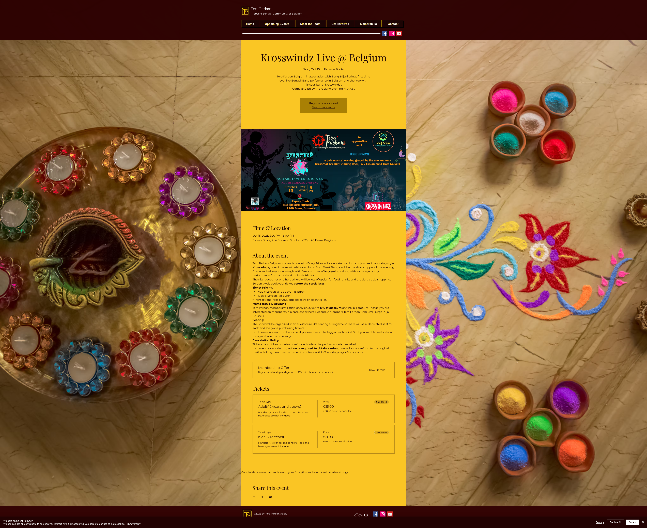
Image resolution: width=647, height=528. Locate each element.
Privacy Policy (133, 523)
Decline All (615, 522)
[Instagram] (392, 33)
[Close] (643, 522)
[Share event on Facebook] (254, 497)
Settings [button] (600, 522)
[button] (340, 23)
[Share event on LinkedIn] (270, 497)
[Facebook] (384, 33)
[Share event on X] (262, 497)
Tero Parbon (261, 8)
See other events (323, 107)
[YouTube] (399, 33)
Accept (632, 522)
